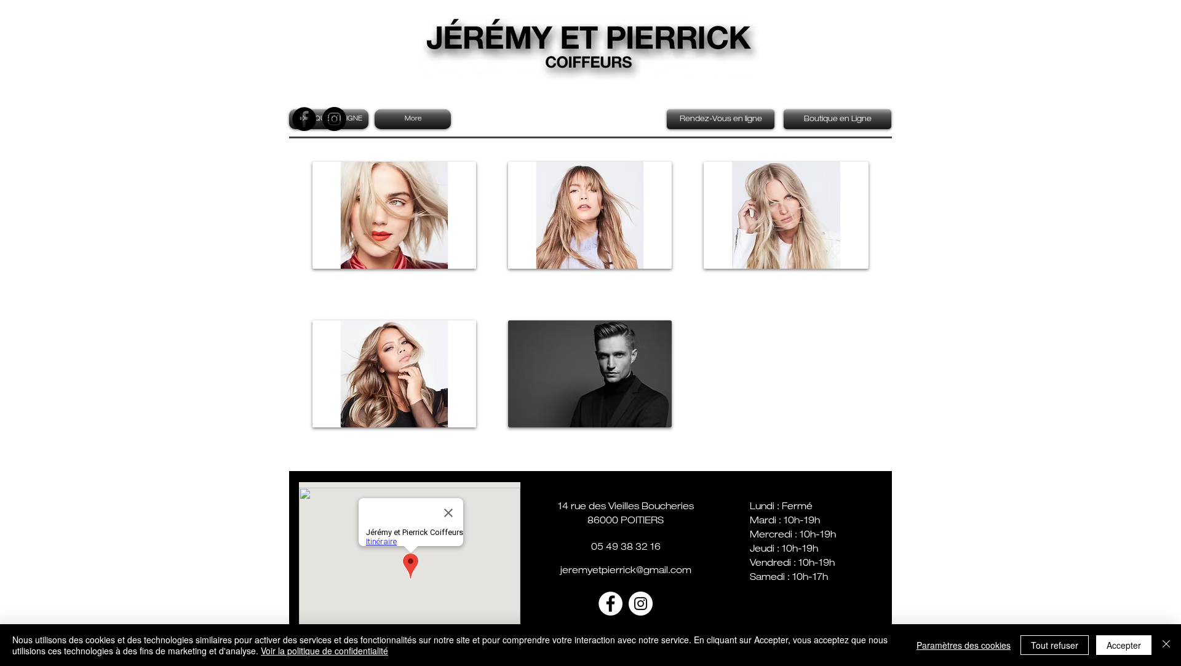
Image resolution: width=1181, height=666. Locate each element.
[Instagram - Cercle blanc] (641, 604)
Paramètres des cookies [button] (964, 645)
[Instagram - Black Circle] (334, 119)
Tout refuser (1054, 645)
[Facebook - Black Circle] (304, 119)
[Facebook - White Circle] (610, 604)
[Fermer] (1166, 645)
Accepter (1124, 645)
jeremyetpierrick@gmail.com (625, 571)
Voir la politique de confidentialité (324, 650)
